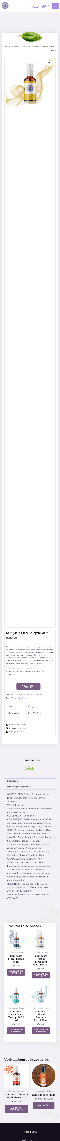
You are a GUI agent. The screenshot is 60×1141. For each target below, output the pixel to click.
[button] (49, 63)
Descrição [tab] (12, 780)
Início (7, 46)
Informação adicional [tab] (18, 786)
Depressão (16, 698)
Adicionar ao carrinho (28, 686)
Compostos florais (21, 46)
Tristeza (25, 698)
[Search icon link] (48, 6)
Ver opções (44, 1105)
